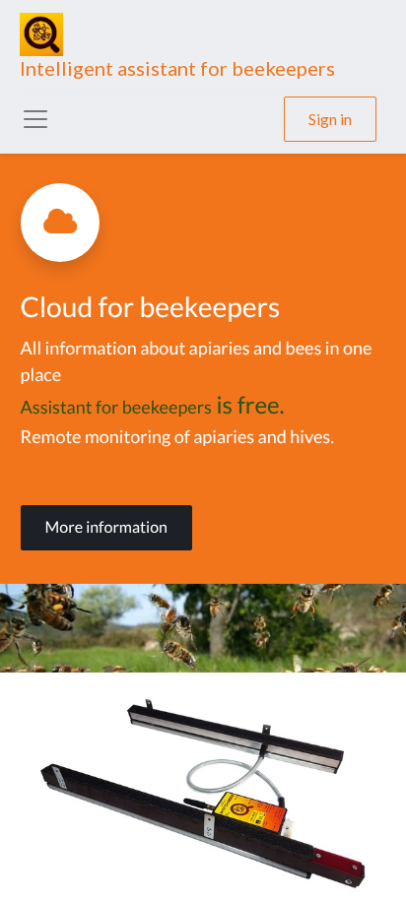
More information (106, 527)
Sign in (330, 118)
